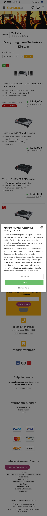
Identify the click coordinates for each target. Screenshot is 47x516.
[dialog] (23, 258)
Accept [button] (24, 282)
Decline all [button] (24, 276)
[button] (23, 288)
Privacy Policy (32, 271)
